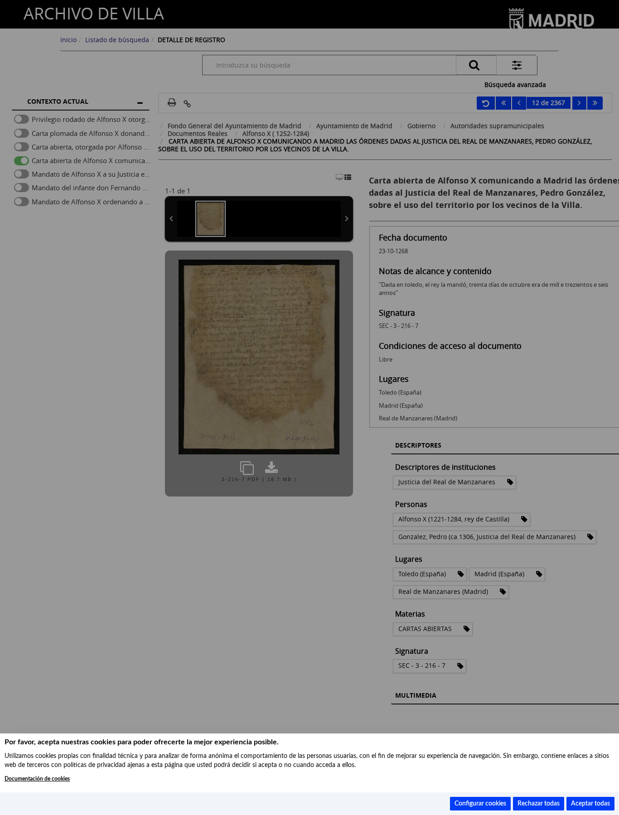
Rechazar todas (538, 804)
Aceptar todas (590, 804)
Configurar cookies (480, 804)
